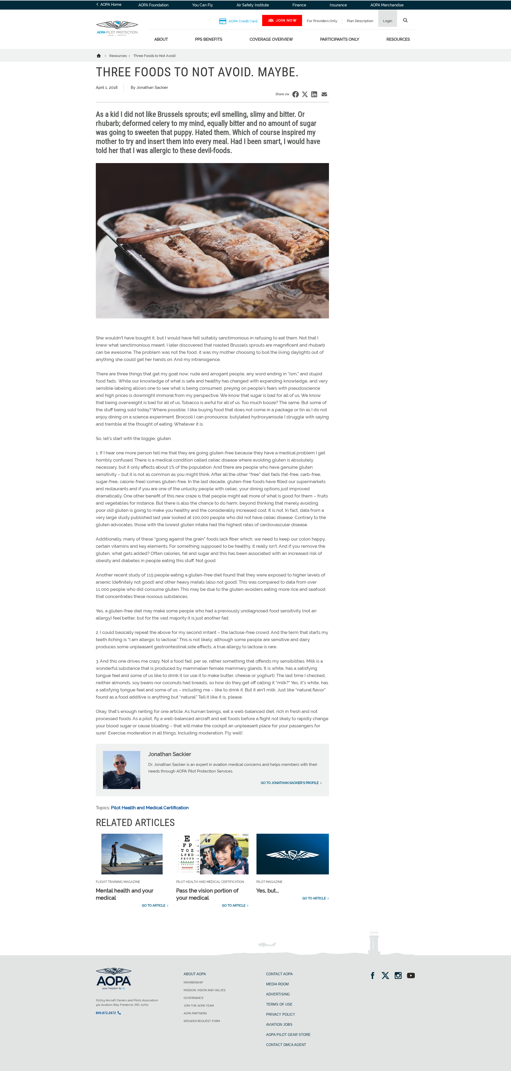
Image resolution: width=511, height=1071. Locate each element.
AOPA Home (110, 4)
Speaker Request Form (202, 1021)
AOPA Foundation (153, 5)
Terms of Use (279, 1004)
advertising (278, 994)
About (161, 39)
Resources (398, 39)
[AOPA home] (117, 39)
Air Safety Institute (253, 5)
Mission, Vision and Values (204, 990)
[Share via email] (324, 94)
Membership (193, 982)
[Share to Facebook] (295, 94)
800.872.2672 (106, 1013)
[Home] (102, 55)
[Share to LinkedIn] (314, 94)
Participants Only (339, 39)
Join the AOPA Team (199, 1005)
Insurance (338, 5)
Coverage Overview (271, 39)
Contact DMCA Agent (286, 1045)
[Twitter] (387, 976)
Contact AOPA (279, 974)
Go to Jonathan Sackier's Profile (290, 783)
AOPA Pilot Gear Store (288, 1035)
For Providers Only (322, 21)
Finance (299, 5)
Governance (194, 998)
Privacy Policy (280, 1014)
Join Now (286, 20)
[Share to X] (305, 94)
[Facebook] (374, 976)
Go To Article (153, 905)
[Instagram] (400, 976)
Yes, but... (267, 890)
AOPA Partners (195, 1013)
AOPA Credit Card (242, 21)
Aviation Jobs (279, 1025)
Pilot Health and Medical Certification (150, 807)
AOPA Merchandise (386, 5)
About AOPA (195, 974)
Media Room (277, 984)
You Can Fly (202, 5)
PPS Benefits (208, 39)
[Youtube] (411, 976)
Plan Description (360, 21)
